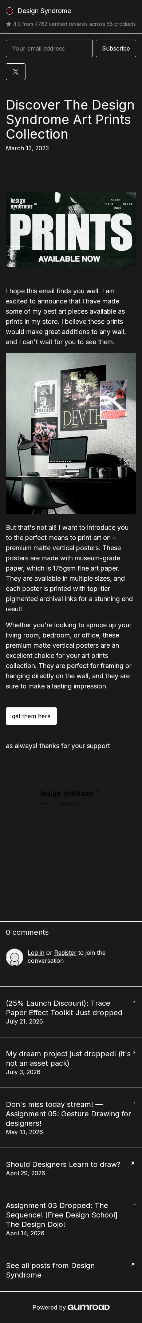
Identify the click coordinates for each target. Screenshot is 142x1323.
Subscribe (116, 48)
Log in (36, 952)
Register (65, 952)
